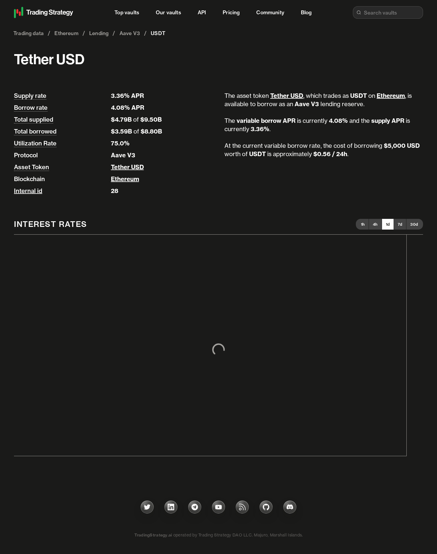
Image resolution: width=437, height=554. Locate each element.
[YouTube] (218, 507)
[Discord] (289, 507)
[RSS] (242, 507)
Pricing (231, 12)
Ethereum (125, 179)
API (202, 12)
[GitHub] (266, 507)
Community (270, 12)
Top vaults (126, 12)
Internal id (28, 190)
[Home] (43, 12)
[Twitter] (147, 507)
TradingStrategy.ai (153, 535)
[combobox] (388, 12)
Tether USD (127, 167)
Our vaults (168, 12)
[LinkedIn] (170, 507)
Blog (306, 12)
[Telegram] (194, 507)
